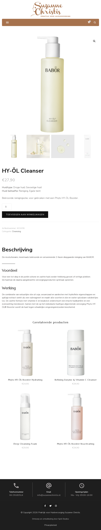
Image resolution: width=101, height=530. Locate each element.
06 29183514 (16, 495)
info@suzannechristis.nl (48, 495)
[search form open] (95, 22)
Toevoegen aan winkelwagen (25, 214)
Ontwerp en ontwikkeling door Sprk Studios (50, 519)
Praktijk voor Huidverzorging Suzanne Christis (59, 512)
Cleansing (16, 231)
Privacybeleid (50, 525)
